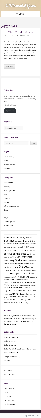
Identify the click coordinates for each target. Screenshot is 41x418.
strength (16, 293)
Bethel (6, 161)
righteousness (12, 290)
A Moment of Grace (20, 5)
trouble (9, 299)
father (5, 251)
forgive (10, 257)
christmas (26, 241)
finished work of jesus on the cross (19, 252)
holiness (13, 270)
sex (31, 291)
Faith (5, 194)
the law (24, 297)
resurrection (26, 287)
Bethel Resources (10, 345)
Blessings (7, 187)
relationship (15, 287)
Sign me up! (10, 111)
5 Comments (31, 36)
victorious (8, 302)
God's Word (32, 261)
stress (23, 294)
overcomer (23, 279)
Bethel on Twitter (10, 341)
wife (21, 303)
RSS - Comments (9, 374)
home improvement (24, 270)
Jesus (12, 273)
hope (34, 270)
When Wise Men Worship (20, 32)
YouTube (7, 361)
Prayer (6, 218)
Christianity (18, 241)
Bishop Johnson (9, 165)
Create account (9, 389)
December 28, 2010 (18, 36)
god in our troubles (25, 263)
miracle (12, 277)
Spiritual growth (9, 222)
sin (10, 294)
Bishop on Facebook (11, 353)
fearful (18, 251)
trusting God (24, 299)
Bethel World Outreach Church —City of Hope (20, 349)
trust (14, 299)
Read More (9, 66)
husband (6, 274)
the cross (29, 294)
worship (25, 303)
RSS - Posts (8, 370)
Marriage (7, 277)
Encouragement (9, 191)
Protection (26, 285)
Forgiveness (8, 198)
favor (10, 250)
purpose (7, 287)
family (32, 247)
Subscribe (8, 90)
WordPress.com (9, 404)
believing (20, 237)
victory (16, 302)
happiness (30, 267)
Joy (17, 274)
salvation (25, 290)
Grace (6, 210)
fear (14, 251)
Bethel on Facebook (11, 337)
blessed (29, 237)
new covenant (22, 276)
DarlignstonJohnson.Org (12, 357)
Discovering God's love (19, 243)
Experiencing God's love (14, 247)
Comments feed (9, 400)
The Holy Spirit (15, 296)
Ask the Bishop (9, 157)
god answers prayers (11, 263)
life (20, 274)
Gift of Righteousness (11, 206)
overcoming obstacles (14, 282)
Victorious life (8, 225)
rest (20, 287)
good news (14, 267)
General (6, 202)
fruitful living (9, 260)
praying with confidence (16, 285)
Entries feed (8, 396)
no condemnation (11, 279)
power (32, 282)
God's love (21, 260)
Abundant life (8, 183)
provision (33, 285)
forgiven (16, 256)
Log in (6, 392)
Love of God (8, 214)
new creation (33, 277)
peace (27, 282)
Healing (6, 270)
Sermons (7, 168)
